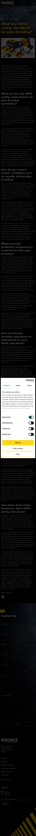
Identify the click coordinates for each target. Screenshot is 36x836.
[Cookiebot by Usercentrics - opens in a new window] (26, 380)
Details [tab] (18, 385)
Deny (18, 454)
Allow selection (18, 448)
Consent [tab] (6, 385)
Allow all (18, 442)
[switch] (31, 423)
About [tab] (30, 385)
